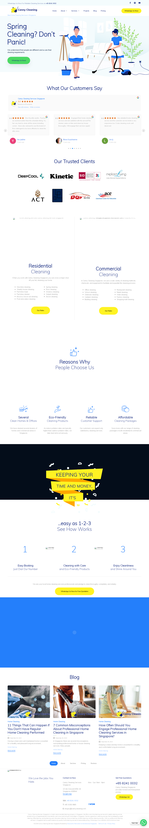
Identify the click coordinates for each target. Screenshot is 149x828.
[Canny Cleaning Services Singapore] (23, 10)
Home (54, 11)
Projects (86, 11)
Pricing (103, 11)
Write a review (35, 107)
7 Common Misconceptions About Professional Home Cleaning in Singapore (71, 728)
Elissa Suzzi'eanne (70, 139)
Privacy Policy (111, 823)
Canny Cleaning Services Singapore (31, 99)
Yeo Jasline (21, 139)
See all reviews (23, 107)
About (63, 11)
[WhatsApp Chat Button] (143, 822)
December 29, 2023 (15, 738)
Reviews (94, 763)
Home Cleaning (13, 721)
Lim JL (111, 139)
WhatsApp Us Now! (19, 60)
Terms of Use (102, 823)
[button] (131, 10)
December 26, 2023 (107, 741)
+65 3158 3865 (70, 805)
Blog (95, 11)
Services (74, 11)
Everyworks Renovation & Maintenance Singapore (81, 823)
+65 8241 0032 (72, 801)
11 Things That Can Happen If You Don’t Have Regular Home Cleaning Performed (29, 728)
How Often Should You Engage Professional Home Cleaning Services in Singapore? (117, 730)
